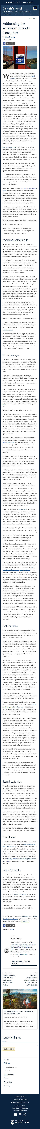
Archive (7, 1070)
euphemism (22, 509)
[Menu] (35, 8)
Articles (35, 18)
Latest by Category (11, 1067)
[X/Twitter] (7, 43)
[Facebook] (4, 43)
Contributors (9, 1074)
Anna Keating (10, 37)
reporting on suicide (8, 442)
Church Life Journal (12, 8)
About (6, 1078)
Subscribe (8, 1082)
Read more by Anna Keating (21, 962)
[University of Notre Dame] (20, 2)
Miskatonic (25, 916)
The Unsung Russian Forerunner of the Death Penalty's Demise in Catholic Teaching (9, 980)
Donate (7, 1086)
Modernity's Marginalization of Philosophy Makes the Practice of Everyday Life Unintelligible (30, 980)
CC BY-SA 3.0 (25, 921)
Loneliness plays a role (9, 147)
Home (30, 18)
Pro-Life (11, 929)
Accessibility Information (20, 1110)
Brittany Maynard (8, 330)
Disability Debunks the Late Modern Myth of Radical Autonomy (19, 1012)
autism (4, 404)
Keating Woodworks (21, 954)
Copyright (17, 1097)
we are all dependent (20, 894)
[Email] (10, 43)
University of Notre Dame (20, 1099)
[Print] (13, 43)
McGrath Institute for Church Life (20, 1102)
